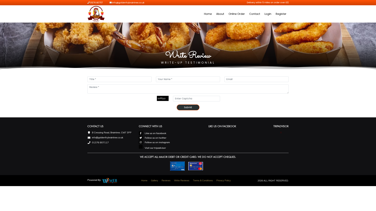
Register (281, 14)
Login (268, 14)
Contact (254, 14)
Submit (188, 107)
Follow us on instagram (157, 142)
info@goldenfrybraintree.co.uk (128, 2)
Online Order (237, 14)
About (220, 14)
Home (208, 14)
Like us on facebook (155, 133)
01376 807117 (96, 2)
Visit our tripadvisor (155, 147)
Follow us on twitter (155, 137)
